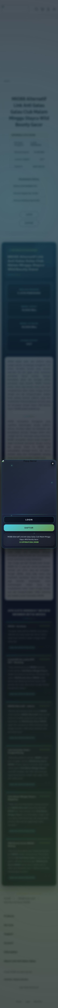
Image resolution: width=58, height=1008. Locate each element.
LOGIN (29, 520)
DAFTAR (29, 528)
